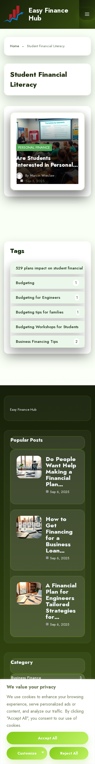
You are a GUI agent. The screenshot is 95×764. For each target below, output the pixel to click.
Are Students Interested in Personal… (47, 161)
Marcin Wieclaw (42, 176)
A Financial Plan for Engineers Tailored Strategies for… (61, 601)
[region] (47, 721)
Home (14, 46)
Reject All (69, 753)
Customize (27, 753)
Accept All (47, 738)
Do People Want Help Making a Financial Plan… (61, 471)
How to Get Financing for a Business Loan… (59, 535)
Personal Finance (34, 147)
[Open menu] (87, 14)
